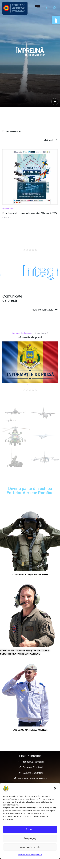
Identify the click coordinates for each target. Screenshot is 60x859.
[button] (55, 788)
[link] (56, 20)
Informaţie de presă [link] (30, 337)
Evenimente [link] (7, 208)
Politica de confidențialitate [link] (30, 854)
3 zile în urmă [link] (41, 333)
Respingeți (30, 838)
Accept (30, 829)
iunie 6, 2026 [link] (8, 217)
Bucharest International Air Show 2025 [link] (29, 213)
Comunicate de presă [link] (22, 333)
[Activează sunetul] (54, 101)
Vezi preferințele (30, 847)
